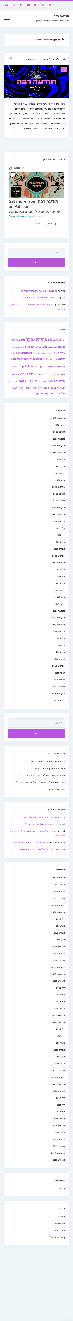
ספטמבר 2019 (58, 562)
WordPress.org (57, 1237)
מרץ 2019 (60, 597)
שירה (26, 387)
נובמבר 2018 (59, 610)
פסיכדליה (59, 387)
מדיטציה (59, 366)
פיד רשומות (59, 1223)
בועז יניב (21, 347)
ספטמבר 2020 (58, 514)
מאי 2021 (60, 466)
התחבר (61, 1216)
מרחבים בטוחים (42, 374)
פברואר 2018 (58, 665)
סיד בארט (45, 381)
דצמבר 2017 (59, 679)
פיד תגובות (59, 1230)
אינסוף (61, 346)
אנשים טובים (52, 347)
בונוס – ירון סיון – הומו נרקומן (49, 768)
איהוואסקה (35, 339)
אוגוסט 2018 (59, 631)
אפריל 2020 (59, 548)
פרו (52, 387)
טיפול (16, 352)
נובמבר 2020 (59, 500)
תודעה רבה (61, 15)
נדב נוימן (27, 373)
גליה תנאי (59, 353)
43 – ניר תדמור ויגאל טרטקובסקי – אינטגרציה (42, 775)
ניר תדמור (15, 374)
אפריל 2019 (59, 590)
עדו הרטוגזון (27, 380)
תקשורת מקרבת (41, 393)
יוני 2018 (61, 645)
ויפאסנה (44, 353)
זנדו (39, 353)
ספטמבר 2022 (58, 418)
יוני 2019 (61, 576)
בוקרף (15, 347)
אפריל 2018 (59, 659)
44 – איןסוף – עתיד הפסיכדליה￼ (48, 761)
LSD (49, 339)
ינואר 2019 (60, 604)
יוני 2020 (61, 535)
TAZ (63, 340)
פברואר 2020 (58, 555)
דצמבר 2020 (59, 493)
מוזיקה (49, 366)
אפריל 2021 (59, 473)
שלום (62, 393)
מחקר (25, 365)
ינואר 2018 (60, 672)
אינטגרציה (18, 339)
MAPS (57, 340)
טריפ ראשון (53, 359)
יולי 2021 (60, 459)
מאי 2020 (60, 542)
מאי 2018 (60, 652)
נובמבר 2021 (59, 438)
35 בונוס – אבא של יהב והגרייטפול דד (38, 290)
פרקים (62, 1188)
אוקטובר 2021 (58, 445)
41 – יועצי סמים (57, 789)
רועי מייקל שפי (36, 387)
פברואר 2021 (58, 487)
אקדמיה (41, 346)
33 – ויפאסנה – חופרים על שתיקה (28, 842)
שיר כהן (17, 387)
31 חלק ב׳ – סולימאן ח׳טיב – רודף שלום (38, 849)
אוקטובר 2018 (58, 617)
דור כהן (50, 353)
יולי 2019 (60, 569)
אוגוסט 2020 (59, 521)
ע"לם (39, 381)
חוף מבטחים (29, 352)
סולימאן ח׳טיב (57, 381)
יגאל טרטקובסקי (39, 358)
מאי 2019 (60, 583)
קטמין (46, 387)
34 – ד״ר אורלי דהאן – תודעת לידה (45, 59)
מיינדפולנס (15, 366)
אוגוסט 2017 (59, 700)
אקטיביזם (30, 346)
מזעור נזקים (37, 366)
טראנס (61, 358)
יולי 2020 (60, 528)
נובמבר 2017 (59, 686)
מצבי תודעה (58, 374)
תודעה (54, 393)
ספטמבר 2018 (58, 624)
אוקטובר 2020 (58, 507)
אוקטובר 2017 (58, 693)
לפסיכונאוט (17, 358)
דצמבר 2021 (59, 431)
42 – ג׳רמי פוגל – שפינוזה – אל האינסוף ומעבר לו (40, 782)
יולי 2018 (60, 638)
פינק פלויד (13, 381)
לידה (26, 358)
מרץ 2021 (60, 480)
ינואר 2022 (60, 425)
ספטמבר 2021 (58, 452)
